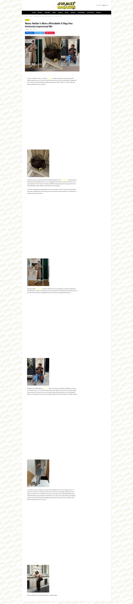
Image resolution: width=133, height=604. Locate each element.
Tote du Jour (64, 180)
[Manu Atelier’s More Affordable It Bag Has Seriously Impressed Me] (52, 53)
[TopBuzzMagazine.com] (66, 5)
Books (67, 12)
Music (54, 12)
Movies (40, 12)
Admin (27, 29)
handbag (49, 78)
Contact (98, 12)
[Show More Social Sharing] (56, 33)
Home (34, 12)
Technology (81, 12)
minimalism (39, 288)
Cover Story (90, 12)
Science (73, 12)
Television (47, 12)
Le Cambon (46, 388)
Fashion (60, 12)
